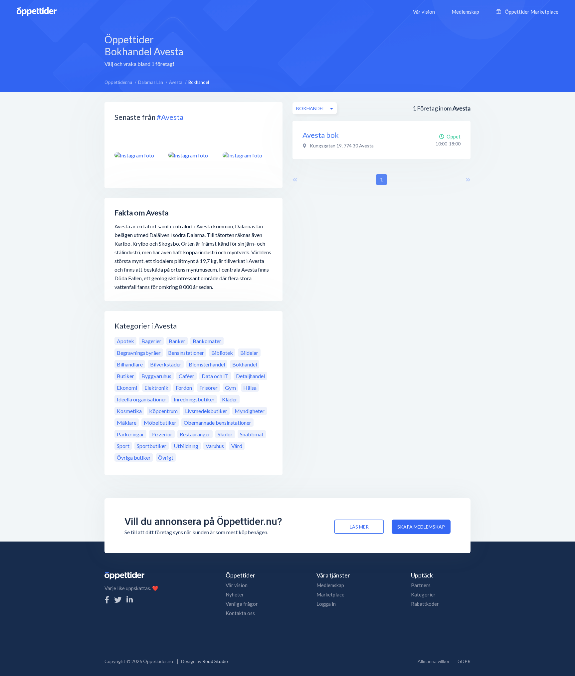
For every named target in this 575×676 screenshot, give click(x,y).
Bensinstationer (186, 352)
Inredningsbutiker (194, 399)
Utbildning (186, 446)
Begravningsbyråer (139, 352)
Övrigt (165, 457)
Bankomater (207, 341)
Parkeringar (130, 434)
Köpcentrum (163, 411)
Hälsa (250, 387)
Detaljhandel (250, 376)
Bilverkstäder (165, 364)
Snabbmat (252, 434)
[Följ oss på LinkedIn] (129, 599)
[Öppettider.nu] (37, 11)
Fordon (184, 387)
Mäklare (126, 422)
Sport (123, 446)
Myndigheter (250, 411)
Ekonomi (127, 387)
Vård (236, 446)
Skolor (225, 434)
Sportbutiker (151, 446)
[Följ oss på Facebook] (106, 599)
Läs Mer (359, 527)
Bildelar (249, 352)
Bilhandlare (130, 364)
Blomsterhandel (207, 364)
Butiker (125, 376)
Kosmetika (129, 411)
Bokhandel (244, 364)
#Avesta (170, 117)
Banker (177, 341)
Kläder (229, 399)
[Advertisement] (338, 50)
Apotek (125, 341)
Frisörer (208, 387)
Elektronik (156, 387)
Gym (230, 387)
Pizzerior (161, 434)
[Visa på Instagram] (137, 155)
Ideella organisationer (141, 399)
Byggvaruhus (156, 376)
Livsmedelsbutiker (206, 411)
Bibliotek (222, 352)
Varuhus (215, 446)
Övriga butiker (134, 457)
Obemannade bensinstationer (217, 422)
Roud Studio (215, 661)
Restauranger (195, 434)
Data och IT (215, 376)
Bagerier (151, 341)
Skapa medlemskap (421, 527)
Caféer (186, 376)
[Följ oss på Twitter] (117, 599)
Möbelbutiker (160, 422)
